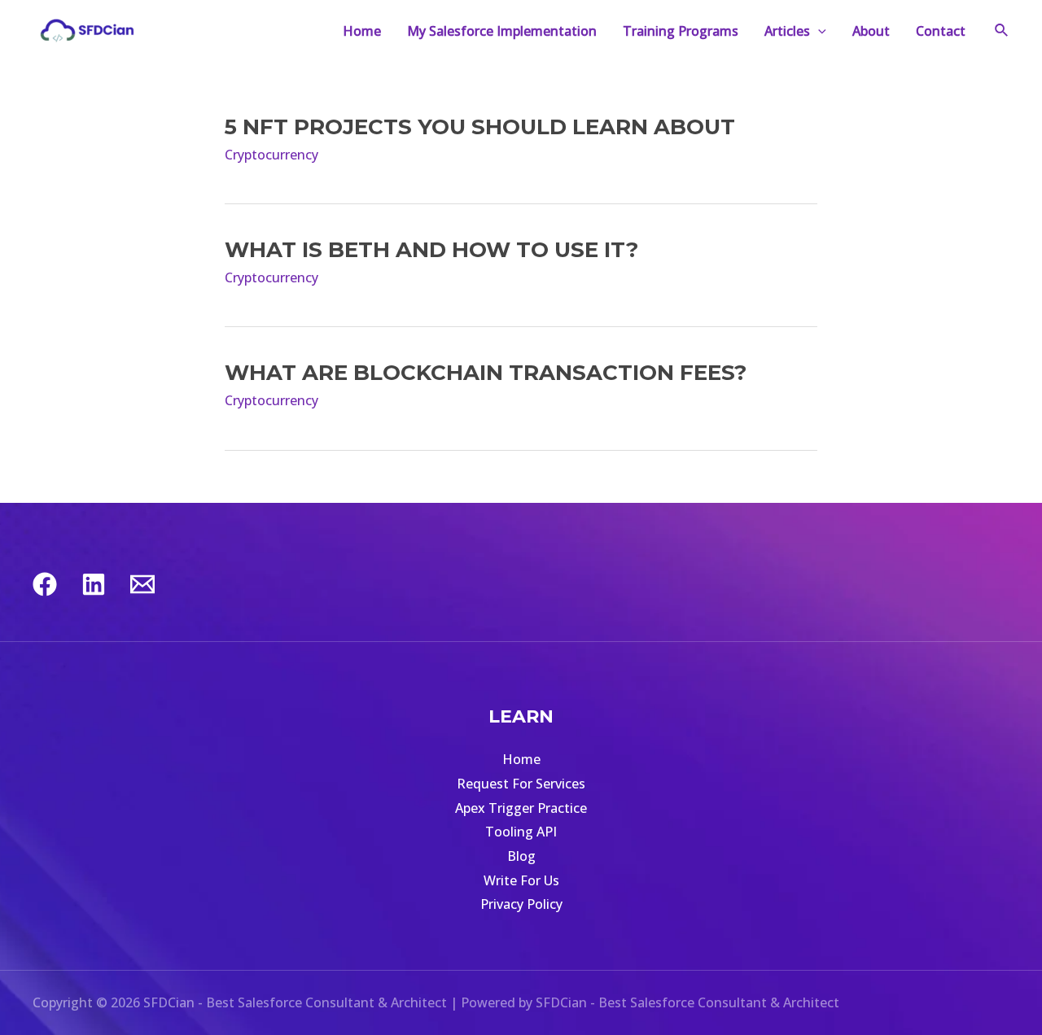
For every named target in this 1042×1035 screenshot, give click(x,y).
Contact (940, 31)
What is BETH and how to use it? (431, 250)
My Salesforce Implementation (502, 31)
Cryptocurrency (271, 155)
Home (362, 31)
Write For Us (521, 880)
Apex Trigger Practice (521, 808)
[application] (818, 30)
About (871, 31)
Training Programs (680, 31)
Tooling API (521, 832)
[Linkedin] (93, 584)
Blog (521, 856)
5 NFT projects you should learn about (480, 127)
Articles (787, 31)
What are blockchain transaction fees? (485, 373)
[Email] (142, 584)
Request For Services (521, 784)
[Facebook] (45, 584)
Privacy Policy (521, 904)
